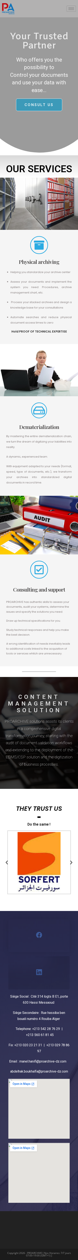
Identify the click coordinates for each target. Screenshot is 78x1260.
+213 (36, 1029)
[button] (6, 862)
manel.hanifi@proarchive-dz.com (42, 1061)
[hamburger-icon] (71, 9)
